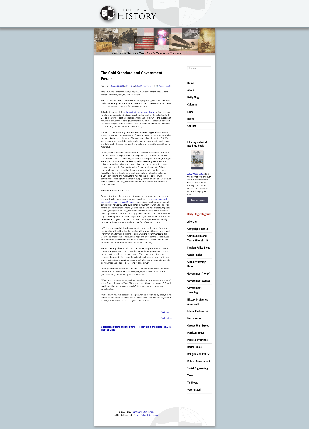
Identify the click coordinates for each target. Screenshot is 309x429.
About (190, 90)
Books (190, 119)
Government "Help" (198, 273)
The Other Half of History (142, 412)
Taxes (190, 375)
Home (190, 83)
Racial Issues (194, 347)
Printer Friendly (164, 86)
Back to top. (166, 312)
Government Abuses (198, 281)
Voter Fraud (194, 390)
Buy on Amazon (197, 200)
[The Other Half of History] (125, 24)
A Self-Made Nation (196, 174)
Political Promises (197, 340)
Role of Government (143, 86)
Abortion (192, 221)
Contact (191, 126)
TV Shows (192, 382)
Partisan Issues (195, 332)
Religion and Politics (198, 354)
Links (190, 111)
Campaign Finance (197, 229)
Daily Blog (130, 86)
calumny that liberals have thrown (140, 112)
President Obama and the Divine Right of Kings (118, 328)
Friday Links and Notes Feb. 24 (155, 326)
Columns (192, 104)
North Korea (194, 318)
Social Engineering (197, 368)
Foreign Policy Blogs (198, 247)
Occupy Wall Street (198, 325)
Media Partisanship (198, 311)
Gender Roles (194, 255)
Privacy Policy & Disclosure (146, 415)
